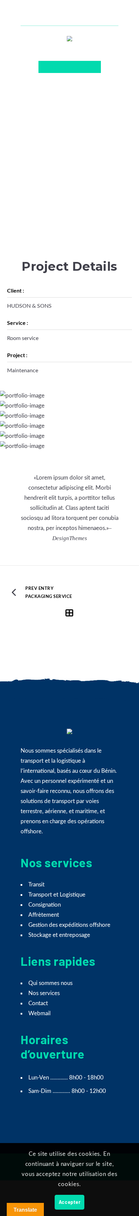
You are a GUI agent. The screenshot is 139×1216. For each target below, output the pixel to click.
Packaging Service (48, 596)
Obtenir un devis (69, 66)
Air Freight (64, 130)
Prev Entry (39, 588)
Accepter (70, 1202)
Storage (84, 130)
